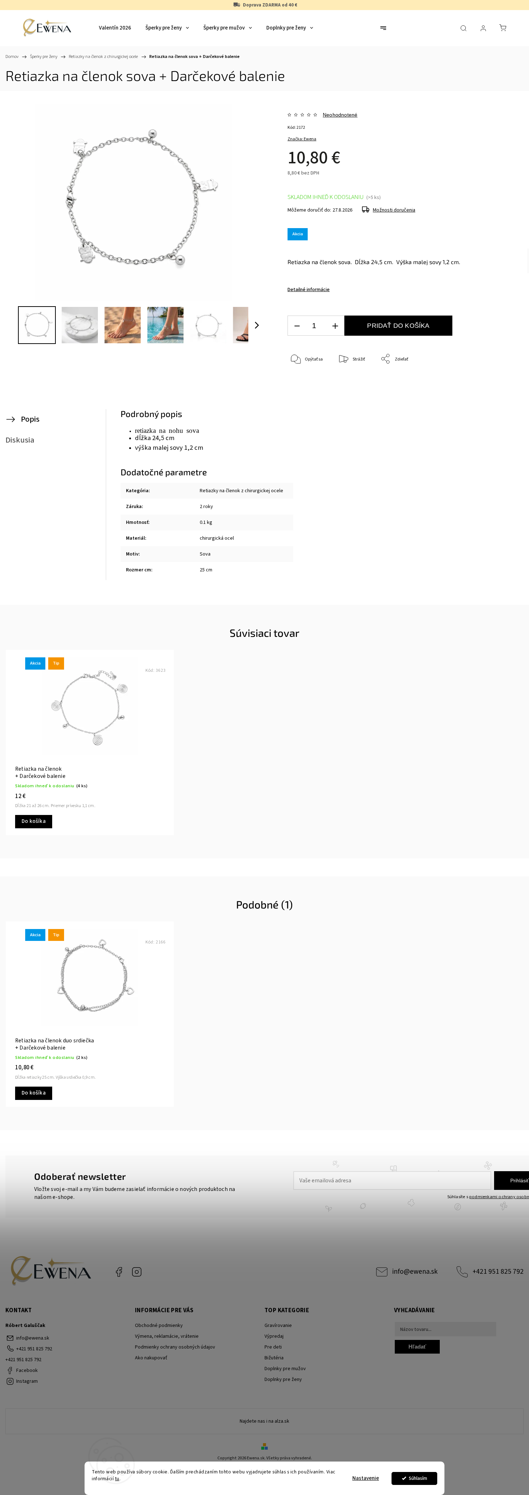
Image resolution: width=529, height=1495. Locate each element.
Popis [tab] (30, 419)
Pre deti (273, 1347)
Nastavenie (365, 1478)
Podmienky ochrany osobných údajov (175, 1347)
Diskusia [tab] (20, 440)
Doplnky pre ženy (283, 1379)
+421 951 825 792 (498, 1272)
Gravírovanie (278, 1325)
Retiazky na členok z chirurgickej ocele (241, 490)
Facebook (118, 1272)
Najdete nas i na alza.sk (264, 1421)
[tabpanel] (90, 742)
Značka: (302, 139)
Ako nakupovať (151, 1358)
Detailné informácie (309, 289)
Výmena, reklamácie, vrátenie (167, 1336)
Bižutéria (274, 1358)
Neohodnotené (340, 114)
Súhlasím (418, 1478)
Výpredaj (274, 1336)
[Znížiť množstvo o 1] (297, 325)
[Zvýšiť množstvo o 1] (335, 325)
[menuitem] (115, 28)
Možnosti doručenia (394, 210)
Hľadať (417, 1347)
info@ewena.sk (415, 1272)
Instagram (136, 1272)
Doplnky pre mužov (285, 1368)
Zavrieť (487, 383)
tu (117, 1478)
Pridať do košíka (398, 325)
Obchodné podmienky (159, 1325)
